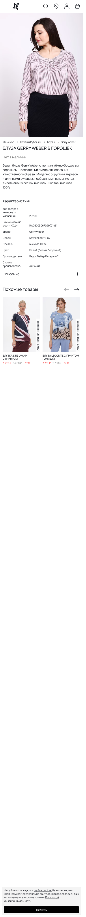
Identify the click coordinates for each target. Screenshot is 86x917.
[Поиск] (45, 7)
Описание (11, 274)
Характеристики (16, 201)
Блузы (51, 142)
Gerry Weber (68, 142)
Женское (8, 142)
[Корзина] (77, 7)
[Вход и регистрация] (66, 7)
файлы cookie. (43, 890)
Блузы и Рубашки (30, 142)
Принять (41, 910)
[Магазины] (56, 7)
